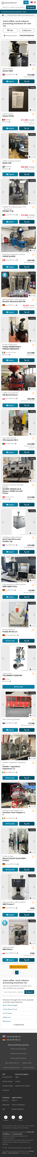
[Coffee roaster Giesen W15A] (18, 99)
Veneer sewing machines (11, 1067)
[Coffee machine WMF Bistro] (18, 932)
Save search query (19, 967)
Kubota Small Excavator (18, 1049)
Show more (19, 1025)
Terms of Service (13, 1153)
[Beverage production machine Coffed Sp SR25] (18, 239)
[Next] (34, 53)
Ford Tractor (7, 1013)
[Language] (31, 2)
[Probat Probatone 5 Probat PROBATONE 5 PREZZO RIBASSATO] (18, 329)
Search (32, 7)
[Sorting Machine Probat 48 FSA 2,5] (18, 614)
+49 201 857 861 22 (13, 1037)
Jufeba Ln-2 (7, 1017)
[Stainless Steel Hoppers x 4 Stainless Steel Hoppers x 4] (18, 795)
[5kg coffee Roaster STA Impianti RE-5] (18, 423)
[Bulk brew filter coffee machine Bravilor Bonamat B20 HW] (18, 284)
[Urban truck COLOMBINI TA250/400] (18, 658)
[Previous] (3, 53)
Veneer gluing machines (18, 1058)
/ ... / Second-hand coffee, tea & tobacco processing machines (20, 15)
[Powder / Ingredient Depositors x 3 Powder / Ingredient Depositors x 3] (18, 747)
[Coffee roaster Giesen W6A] (18, 54)
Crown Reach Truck (10, 1009)
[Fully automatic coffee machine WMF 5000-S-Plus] (18, 569)
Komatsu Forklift (28, 1067)
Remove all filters (11, 35)
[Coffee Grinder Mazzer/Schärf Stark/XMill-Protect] (18, 841)
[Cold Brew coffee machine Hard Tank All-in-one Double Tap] (18, 522)
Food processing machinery (11, 12)
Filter (11, 30)
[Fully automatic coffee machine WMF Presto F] (18, 887)
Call (27, 81)
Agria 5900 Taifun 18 (12, 1063)
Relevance (27, 30)
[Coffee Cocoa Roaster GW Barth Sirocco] (18, 378)
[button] (35, 2)
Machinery (7, 1021)
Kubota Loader (27, 1063)
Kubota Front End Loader (18, 1053)
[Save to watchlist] (33, 69)
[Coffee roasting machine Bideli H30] (18, 146)
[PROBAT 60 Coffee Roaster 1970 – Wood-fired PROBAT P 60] (18, 192)
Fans (24, 12)
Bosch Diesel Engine (10, 1005)
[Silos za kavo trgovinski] (18, 704)
